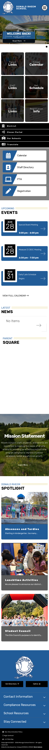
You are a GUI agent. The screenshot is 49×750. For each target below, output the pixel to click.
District (11, 126)
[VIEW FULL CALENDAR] (15, 298)
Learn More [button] (23, 465)
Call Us (35, 684)
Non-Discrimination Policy (13, 732)
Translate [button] (12, 145)
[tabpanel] (24, 29)
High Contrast (9, 735)
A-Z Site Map (8, 739)
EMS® (31, 747)
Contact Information (18, 696)
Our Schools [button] (14, 138)
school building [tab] (46, 47)
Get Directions (11, 684)
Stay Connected (15, 721)
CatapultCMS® (22, 747)
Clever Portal (14, 132)
